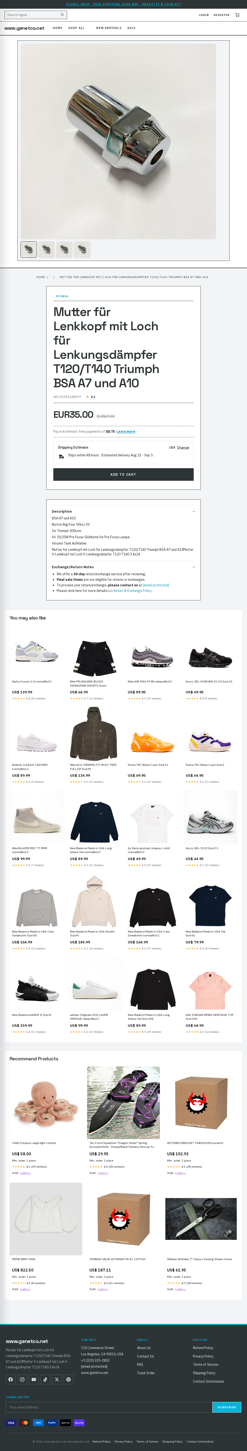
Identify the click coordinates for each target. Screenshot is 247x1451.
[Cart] (237, 15)
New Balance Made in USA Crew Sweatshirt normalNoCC (149, 933)
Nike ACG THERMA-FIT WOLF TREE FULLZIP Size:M (93, 766)
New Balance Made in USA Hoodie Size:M (92, 933)
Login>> (25, 1173)
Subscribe (227, 1407)
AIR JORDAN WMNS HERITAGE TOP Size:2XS (209, 1016)
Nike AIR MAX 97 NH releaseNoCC (150, 681)
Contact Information (208, 1381)
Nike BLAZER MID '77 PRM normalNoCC (29, 850)
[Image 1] (29, 249)
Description (62, 511)
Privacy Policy (203, 1356)
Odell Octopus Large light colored (34, 1143)
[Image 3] (64, 249)
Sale (131, 28)
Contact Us (145, 1356)
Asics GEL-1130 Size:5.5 (202, 848)
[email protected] (156, 585)
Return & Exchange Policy (133, 591)
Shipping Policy (204, 1373)
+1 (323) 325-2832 (95, 1360)
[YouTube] (34, 1379)
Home (57, 28)
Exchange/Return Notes (73, 567)
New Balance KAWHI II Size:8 (31, 1015)
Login (204, 15)
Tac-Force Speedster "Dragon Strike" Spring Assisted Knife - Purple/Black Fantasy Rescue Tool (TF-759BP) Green (122, 1145)
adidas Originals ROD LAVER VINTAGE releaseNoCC (89, 1016)
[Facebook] (10, 1379)
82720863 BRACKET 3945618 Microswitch (195, 1143)
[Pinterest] (68, 1379)
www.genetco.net (24, 28)
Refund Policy (203, 1348)
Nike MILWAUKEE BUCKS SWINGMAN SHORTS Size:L (88, 683)
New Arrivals (108, 28)
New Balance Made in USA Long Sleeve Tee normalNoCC (91, 850)
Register (222, 15)
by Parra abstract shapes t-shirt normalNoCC (149, 850)
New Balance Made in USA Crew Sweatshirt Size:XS (33, 933)
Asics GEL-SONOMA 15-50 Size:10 (209, 681)
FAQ (140, 1364)
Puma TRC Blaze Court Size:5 (205, 765)
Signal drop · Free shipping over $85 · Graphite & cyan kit (123, 4)
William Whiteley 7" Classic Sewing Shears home (199, 1259)
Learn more (126, 431)
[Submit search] (62, 15)
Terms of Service (205, 1364)
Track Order (146, 1373)
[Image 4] (82, 249)
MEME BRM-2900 (23, 1259)
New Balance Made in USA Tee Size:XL (205, 933)
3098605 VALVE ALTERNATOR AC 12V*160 (117, 1259)
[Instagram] (22, 1379)
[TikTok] (45, 1379)
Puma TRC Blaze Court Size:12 (148, 765)
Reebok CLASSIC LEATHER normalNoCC (30, 766)
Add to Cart (123, 474)
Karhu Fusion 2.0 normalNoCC (32, 681)
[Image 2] (46, 249)
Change (183, 447)
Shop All (76, 28)
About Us (144, 1348)
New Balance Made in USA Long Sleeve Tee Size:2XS (149, 1016)
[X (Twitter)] (57, 1379)
